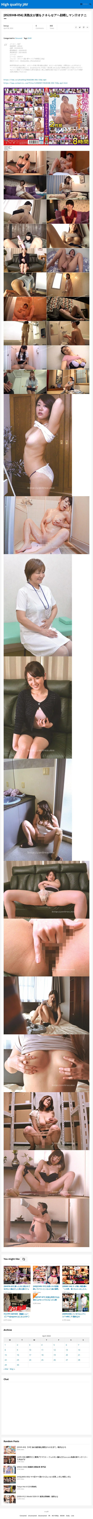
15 (6, 1355)
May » (12, 1369)
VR (49, 1516)
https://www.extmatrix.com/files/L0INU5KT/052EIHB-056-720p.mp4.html (36, 83)
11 (42, 1350)
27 (67, 1360)
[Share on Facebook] (76, 27)
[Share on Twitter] (79, 27)
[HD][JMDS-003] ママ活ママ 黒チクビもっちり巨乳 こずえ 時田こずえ (44, 1477)
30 (18, 1365)
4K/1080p (55, 1516)
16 (18, 1355)
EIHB (29, 38)
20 (67, 1355)
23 (18, 1360)
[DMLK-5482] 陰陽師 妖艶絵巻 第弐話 (31, 1467)
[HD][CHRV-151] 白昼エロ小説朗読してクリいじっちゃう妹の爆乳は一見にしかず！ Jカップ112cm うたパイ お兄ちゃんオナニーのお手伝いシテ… (46, 1287)
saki (47, 1511)
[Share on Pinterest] (83, 27)
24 (30, 1360)
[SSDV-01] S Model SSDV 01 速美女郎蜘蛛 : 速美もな (37, 1496)
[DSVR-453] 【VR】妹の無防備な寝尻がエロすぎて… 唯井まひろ (41, 1447)
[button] (84, 4)
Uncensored (32, 1516)
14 (79, 1350)
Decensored (42, 1516)
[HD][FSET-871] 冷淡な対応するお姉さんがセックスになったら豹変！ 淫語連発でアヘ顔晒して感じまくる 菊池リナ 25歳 (46, 1298)
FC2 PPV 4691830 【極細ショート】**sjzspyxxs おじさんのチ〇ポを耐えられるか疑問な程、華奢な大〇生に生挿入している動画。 (16, 1315)
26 (55, 1360)
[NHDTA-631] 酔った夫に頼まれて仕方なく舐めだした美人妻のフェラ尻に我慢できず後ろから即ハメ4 (17, 1287)
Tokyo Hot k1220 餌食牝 (27, 1486)
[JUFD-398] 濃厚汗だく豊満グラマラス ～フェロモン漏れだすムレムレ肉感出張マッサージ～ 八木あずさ (52, 1458)
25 (42, 1360)
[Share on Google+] (87, 27)
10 (30, 1350)
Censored (18, 38)
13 (67, 1350)
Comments (40, 27)
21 (79, 1355)
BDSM (62, 1516)
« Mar (6, 1369)
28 (79, 1360)
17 (30, 1355)
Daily (68, 1516)
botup (6, 26)
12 (55, 1350)
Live (72, 1516)
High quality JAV (14, 4)
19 (55, 1355)
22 (6, 1360)
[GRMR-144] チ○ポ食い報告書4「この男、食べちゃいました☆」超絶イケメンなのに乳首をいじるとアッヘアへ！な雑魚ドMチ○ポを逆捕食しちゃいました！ (75, 1287)
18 (42, 1355)
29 (6, 1365)
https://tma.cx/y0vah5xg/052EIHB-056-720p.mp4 (25, 80)
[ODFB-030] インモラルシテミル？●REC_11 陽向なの (74, 1315)
